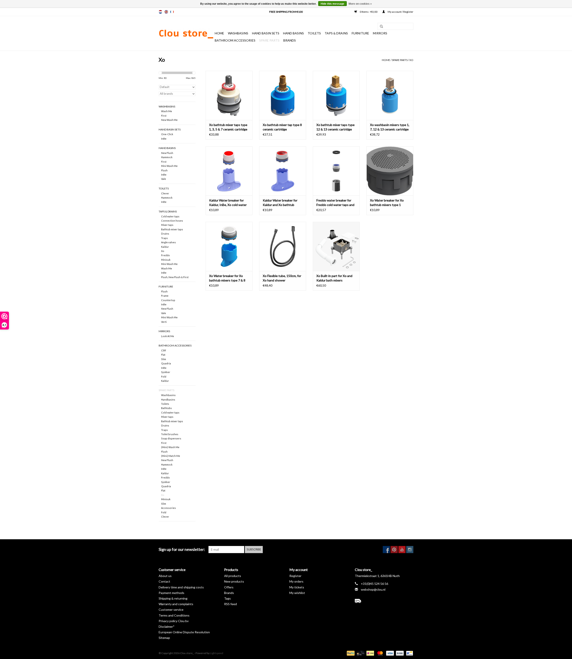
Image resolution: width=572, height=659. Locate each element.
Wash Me (166, 111)
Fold (163, 376)
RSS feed (230, 604)
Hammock (166, 157)
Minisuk (165, 259)
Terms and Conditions (174, 615)
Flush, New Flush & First (175, 277)
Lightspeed (216, 653)
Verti (164, 321)
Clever (165, 193)
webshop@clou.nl (373, 589)
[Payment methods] (350, 653)
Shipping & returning (173, 598)
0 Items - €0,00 (368, 11)
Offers (228, 587)
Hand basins (293, 33)
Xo (411, 60)
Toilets (314, 33)
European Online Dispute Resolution (184, 632)
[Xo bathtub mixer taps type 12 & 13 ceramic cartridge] (336, 95)
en (166, 12)
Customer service (171, 609)
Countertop (168, 300)
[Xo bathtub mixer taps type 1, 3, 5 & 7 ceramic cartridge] (229, 95)
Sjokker (165, 372)
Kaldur (165, 246)
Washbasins (238, 33)
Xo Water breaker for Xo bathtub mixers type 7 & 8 (227, 278)
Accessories (168, 507)
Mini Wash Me (169, 165)
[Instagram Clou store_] (409, 549)
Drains (165, 233)
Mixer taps (167, 224)
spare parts (269, 40)
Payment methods (171, 593)
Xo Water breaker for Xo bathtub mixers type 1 (387, 202)
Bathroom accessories (235, 40)
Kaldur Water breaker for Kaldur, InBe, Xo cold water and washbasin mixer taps (228, 202)
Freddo (165, 255)
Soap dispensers (171, 438)
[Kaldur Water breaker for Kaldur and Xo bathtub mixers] (282, 170)
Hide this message (332, 3)
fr (172, 12)
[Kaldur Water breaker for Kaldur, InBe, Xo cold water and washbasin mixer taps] (229, 170)
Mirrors (380, 33)
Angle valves (168, 242)
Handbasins (168, 399)
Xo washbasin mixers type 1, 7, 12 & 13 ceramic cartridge (389, 127)
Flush (164, 170)
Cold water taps (170, 216)
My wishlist (297, 593)
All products (232, 576)
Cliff (163, 350)
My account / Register (400, 11)
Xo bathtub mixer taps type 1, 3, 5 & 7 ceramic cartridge (228, 127)
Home (219, 33)
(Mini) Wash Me (170, 447)
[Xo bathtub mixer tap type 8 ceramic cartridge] (282, 95)
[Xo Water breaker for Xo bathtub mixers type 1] (389, 170)
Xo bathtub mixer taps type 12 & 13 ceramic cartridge (335, 127)
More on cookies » (360, 3)
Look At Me (167, 336)
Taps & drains (336, 33)
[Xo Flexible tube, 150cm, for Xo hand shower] (282, 246)
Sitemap (164, 638)
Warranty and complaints (176, 604)
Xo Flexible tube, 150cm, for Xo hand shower (282, 278)
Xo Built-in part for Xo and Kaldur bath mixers (334, 278)
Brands (289, 40)
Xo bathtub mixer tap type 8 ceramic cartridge (282, 127)
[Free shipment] (384, 601)
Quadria (166, 363)
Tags (227, 598)
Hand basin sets (265, 33)
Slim (163, 359)
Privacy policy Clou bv (174, 621)
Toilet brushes (169, 434)
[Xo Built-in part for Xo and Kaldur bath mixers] (336, 246)
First (163, 115)
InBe (163, 138)
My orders (296, 581)
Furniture (360, 33)
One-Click (167, 134)
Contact (164, 581)
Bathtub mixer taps (172, 229)
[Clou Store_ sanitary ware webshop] (186, 33)
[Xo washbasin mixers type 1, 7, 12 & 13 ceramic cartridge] (389, 95)
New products (234, 581)
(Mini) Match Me (170, 455)
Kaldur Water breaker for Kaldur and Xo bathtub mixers (280, 202)
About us (165, 576)
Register (295, 576)
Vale (163, 178)
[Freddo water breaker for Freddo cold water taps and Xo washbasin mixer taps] (336, 170)
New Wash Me (169, 119)
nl (160, 12)
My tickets (296, 587)
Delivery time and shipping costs (181, 587)
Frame (164, 295)
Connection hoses (172, 220)
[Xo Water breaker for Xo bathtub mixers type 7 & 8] (229, 246)
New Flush (167, 152)
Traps (164, 238)
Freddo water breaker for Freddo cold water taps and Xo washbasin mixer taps (335, 202)
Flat (163, 354)
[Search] (380, 26)
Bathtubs (166, 408)
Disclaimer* (167, 626)
